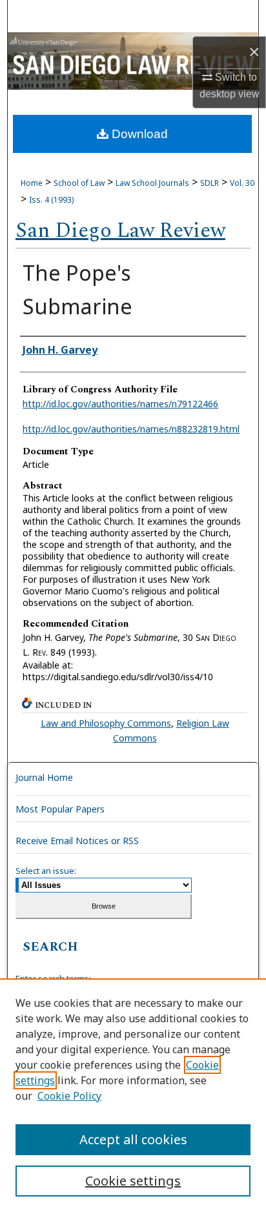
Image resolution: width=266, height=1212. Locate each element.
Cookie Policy (69, 1096)
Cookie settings (133, 1180)
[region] (133, 1095)
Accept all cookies (133, 1139)
